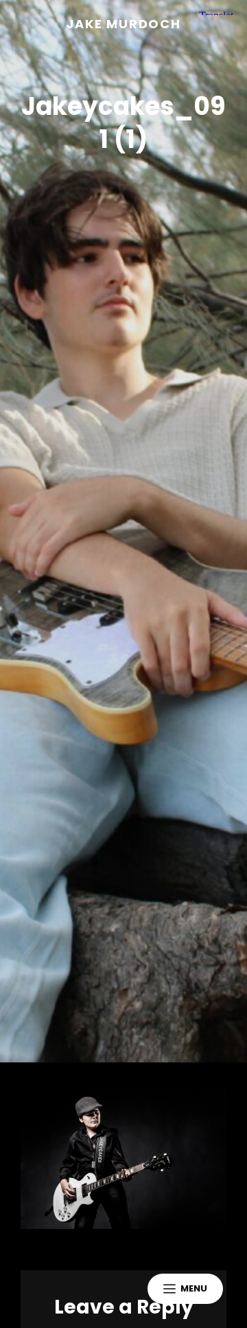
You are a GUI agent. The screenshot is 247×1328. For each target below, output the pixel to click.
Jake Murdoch (123, 23)
